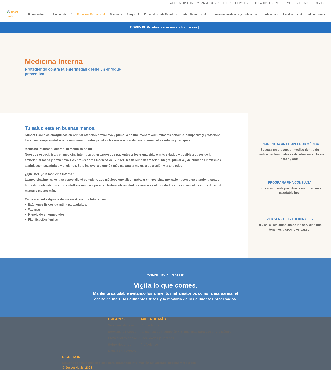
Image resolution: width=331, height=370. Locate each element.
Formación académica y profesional (234, 14)
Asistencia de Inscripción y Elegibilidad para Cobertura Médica (185, 331)
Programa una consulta (289, 182)
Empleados (290, 14)
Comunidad (60, 14)
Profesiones (270, 14)
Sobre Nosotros (192, 14)
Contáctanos (149, 325)
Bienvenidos (36, 14)
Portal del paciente (237, 3)
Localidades (264, 3)
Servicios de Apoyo (122, 14)
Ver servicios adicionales (290, 219)
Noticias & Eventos (122, 351)
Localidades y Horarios (157, 338)
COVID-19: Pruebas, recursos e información (163, 27)
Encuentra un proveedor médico (289, 144)
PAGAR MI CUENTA (207, 3)
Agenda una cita (181, 3)
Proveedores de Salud (158, 14)
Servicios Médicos (89, 14)
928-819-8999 (283, 3)
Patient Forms (316, 14)
